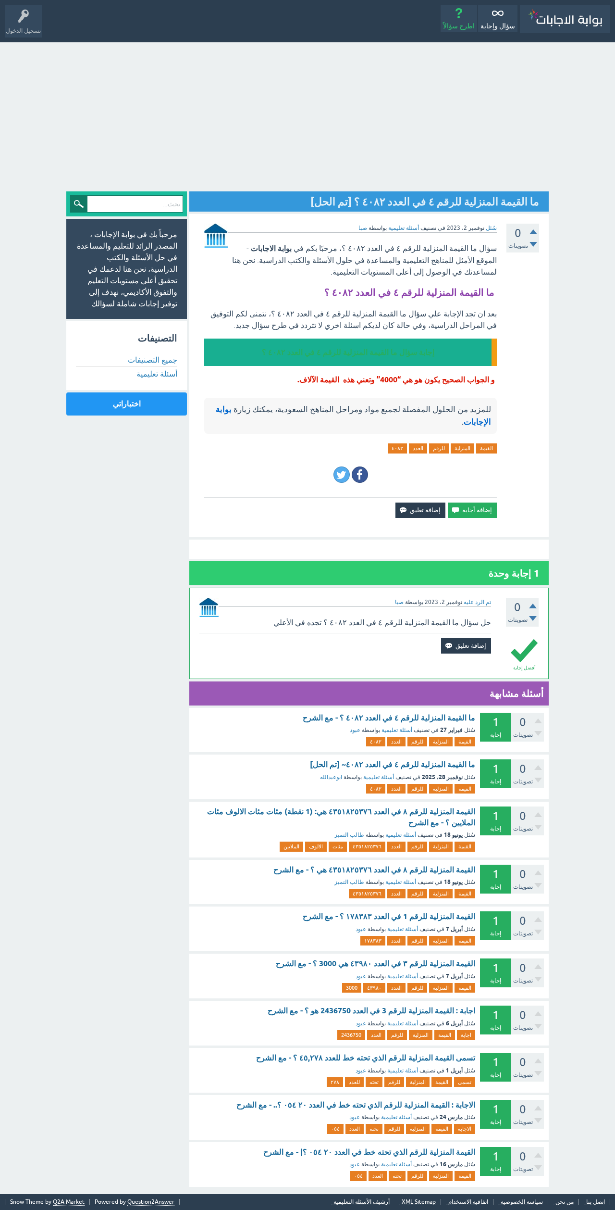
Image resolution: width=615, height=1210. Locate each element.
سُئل (491, 228)
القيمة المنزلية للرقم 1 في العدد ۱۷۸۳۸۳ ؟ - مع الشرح (389, 916)
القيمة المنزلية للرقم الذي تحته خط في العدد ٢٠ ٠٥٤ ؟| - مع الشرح (369, 1152)
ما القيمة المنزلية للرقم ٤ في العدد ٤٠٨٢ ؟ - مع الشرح (389, 717)
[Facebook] (360, 474)
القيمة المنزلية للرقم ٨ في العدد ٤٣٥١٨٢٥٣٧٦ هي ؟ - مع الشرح (374, 869)
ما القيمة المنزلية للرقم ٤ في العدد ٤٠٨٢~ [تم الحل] (392, 764)
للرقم (439, 448)
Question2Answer (150, 1201)
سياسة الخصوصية (522, 1202)
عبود (355, 730)
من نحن (564, 1202)
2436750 (351, 1035)
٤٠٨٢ (397, 448)
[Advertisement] (307, 114)
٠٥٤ (335, 1129)
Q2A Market (69, 1201)
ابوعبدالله (331, 777)
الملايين (291, 846)
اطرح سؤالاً (459, 26)
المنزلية (462, 448)
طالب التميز (349, 835)
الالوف (316, 846)
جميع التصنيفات (152, 359)
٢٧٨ (335, 1082)
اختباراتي (127, 403)
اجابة (466, 1035)
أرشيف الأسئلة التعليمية (361, 1202)
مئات (337, 846)
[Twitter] (341, 474)
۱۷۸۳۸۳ (372, 941)
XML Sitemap (419, 1202)
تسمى (464, 1082)
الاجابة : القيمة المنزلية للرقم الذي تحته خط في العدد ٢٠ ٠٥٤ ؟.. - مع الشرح (355, 1104)
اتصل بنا (595, 1202)
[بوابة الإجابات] (565, 19)
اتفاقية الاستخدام (468, 1202)
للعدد (354, 1082)
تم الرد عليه (477, 602)
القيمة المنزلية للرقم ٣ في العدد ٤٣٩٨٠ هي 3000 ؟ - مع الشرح (375, 963)
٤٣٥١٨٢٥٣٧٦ (367, 846)
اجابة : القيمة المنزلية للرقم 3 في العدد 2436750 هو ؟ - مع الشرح (371, 1010)
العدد (418, 448)
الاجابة (464, 1129)
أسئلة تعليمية (403, 228)
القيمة (486, 448)
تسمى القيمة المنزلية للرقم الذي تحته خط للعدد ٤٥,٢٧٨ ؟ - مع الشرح (365, 1057)
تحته (374, 1082)
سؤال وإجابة (497, 26)
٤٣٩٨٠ (374, 988)
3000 (351, 988)
